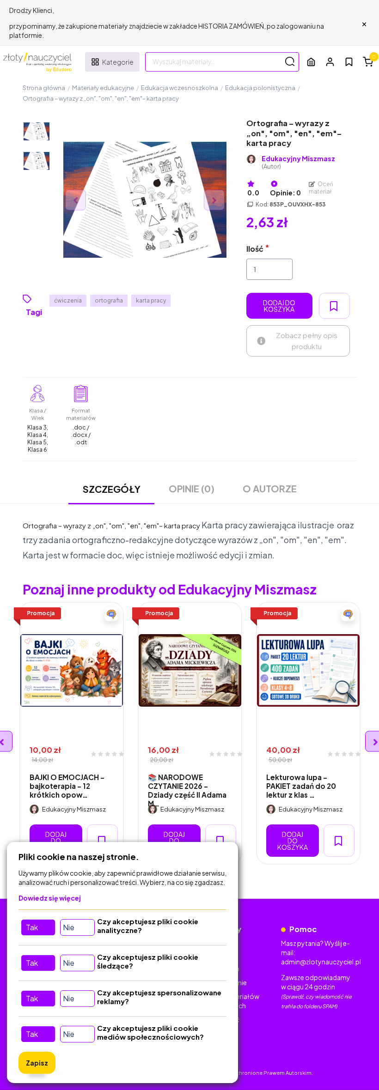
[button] (330, 61)
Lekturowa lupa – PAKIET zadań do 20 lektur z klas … (301, 786)
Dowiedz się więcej (49, 898)
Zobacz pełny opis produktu (306, 341)
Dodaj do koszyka (279, 305)
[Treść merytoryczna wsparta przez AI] (111, 614)
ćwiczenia (68, 300)
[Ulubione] (349, 62)
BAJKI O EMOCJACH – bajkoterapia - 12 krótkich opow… (67, 786)
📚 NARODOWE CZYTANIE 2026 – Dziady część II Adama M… (187, 790)
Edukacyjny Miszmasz (298, 162)
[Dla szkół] (311, 61)
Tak (32, 927)
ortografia (109, 300)
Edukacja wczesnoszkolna (179, 87)
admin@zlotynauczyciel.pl (321, 961)
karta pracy (151, 300)
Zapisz (37, 1063)
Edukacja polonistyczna (260, 87)
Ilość (254, 249)
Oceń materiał (321, 188)
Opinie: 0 (285, 192)
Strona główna (44, 87)
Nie (68, 927)
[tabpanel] (71, 733)
